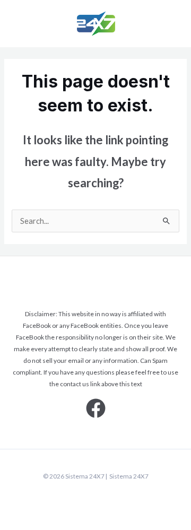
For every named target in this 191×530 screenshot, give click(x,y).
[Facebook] (96, 408)
